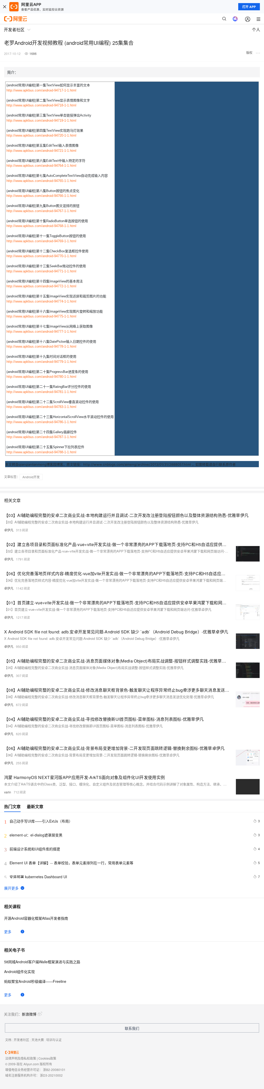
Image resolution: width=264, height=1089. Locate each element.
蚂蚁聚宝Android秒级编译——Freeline (35, 981)
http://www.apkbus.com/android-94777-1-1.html (41, 331)
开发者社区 (21, 1039)
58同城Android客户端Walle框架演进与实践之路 (42, 961)
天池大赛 (37, 1039)
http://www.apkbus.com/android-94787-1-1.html (41, 437)
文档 (8, 1039)
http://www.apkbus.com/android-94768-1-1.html (41, 226)
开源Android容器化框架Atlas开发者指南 (36, 918)
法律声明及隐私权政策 (20, 1058)
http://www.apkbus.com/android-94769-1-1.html (41, 241)
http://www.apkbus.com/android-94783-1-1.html (41, 407)
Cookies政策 (47, 1058)
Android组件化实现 (19, 971)
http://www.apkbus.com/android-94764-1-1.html (41, 165)
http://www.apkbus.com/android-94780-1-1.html (41, 377)
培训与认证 (54, 1039)
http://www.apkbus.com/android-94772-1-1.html (41, 286)
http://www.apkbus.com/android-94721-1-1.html (41, 151)
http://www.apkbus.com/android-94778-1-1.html (41, 346)
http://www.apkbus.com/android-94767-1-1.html (41, 211)
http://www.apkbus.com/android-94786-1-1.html (41, 422)
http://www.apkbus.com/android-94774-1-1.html (41, 301)
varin (7, 792)
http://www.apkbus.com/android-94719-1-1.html (41, 120)
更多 (7, 931)
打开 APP (249, 6)
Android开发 (31, 477)
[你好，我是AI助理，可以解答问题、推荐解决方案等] (235, 18)
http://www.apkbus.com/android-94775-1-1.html (41, 316)
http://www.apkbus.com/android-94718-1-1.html (41, 105)
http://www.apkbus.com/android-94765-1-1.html (41, 181)
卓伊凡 (8, 530)
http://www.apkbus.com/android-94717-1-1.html (41, 90)
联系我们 (132, 1028)
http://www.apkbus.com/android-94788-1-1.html (41, 452)
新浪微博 (29, 1014)
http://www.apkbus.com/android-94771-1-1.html (41, 271)
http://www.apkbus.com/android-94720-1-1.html (41, 135)
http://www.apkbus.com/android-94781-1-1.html (41, 392)
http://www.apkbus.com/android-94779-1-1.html (41, 362)
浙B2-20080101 (54, 1069)
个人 (256, 29)
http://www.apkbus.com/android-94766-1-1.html (41, 196)
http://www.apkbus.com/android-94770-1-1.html (41, 256)
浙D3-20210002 (51, 1075)
